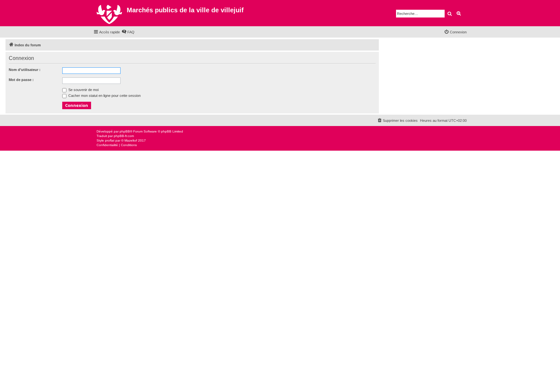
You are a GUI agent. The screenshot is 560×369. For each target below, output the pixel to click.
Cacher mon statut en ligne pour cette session (104, 96)
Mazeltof (130, 140)
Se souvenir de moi (83, 90)
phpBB (125, 131)
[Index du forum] (110, 13)
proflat (109, 140)
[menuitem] (128, 32)
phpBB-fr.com (124, 136)
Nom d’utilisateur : (25, 70)
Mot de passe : (21, 80)
